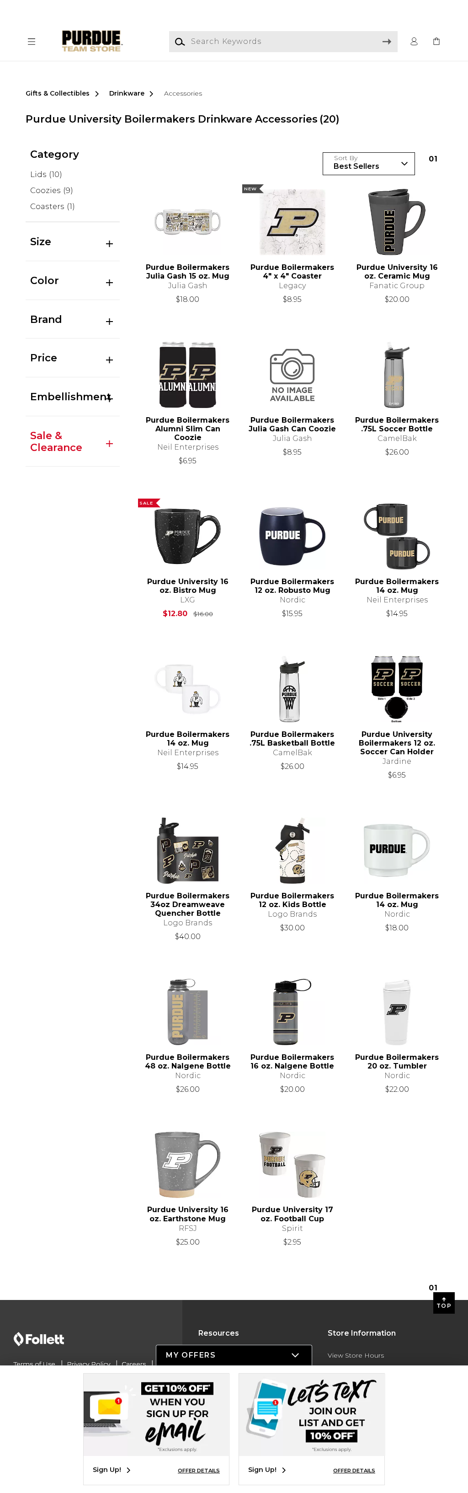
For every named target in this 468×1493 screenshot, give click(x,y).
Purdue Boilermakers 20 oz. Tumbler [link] (397, 1061)
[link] (436, 42)
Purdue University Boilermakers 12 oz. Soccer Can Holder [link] (397, 743)
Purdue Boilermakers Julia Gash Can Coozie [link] (292, 424)
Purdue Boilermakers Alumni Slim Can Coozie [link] (187, 429)
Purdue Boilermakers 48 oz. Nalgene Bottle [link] (188, 1061)
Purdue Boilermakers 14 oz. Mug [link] (397, 586)
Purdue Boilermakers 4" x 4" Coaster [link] (292, 271)
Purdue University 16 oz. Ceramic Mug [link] (397, 271)
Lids (46, 174)
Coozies (51, 190)
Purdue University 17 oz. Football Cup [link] (292, 1214)
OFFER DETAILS (199, 1470)
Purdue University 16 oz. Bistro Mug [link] (188, 586)
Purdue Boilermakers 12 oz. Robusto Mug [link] (292, 586)
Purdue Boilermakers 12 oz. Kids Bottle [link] (292, 900)
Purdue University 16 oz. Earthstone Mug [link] (188, 1214)
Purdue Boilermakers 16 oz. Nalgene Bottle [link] (292, 1061)
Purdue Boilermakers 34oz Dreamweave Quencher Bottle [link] (187, 905)
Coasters (52, 206)
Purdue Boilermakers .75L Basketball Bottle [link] (292, 738)
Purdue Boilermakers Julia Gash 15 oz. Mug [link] (187, 271)
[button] (31, 42)
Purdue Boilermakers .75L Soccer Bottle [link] (397, 424)
